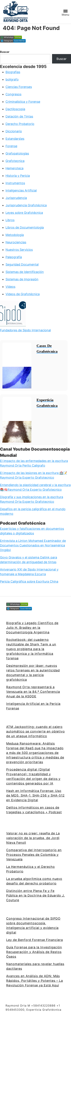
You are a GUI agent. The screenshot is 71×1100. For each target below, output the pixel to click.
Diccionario (14, 131)
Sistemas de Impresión (22, 279)
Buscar (4, 52)
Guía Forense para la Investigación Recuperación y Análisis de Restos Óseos (34, 951)
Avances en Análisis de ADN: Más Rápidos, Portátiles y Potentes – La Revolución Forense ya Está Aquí (34, 980)
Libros (10, 220)
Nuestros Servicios (19, 249)
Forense (11, 146)
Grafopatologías (17, 153)
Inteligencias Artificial (21, 190)
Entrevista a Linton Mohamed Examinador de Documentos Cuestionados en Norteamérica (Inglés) (33, 545)
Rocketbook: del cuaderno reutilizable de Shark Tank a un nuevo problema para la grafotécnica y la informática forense (31, 649)
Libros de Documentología (25, 227)
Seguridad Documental (22, 264)
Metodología (15, 235)
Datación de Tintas (19, 116)
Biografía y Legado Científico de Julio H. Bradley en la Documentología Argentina (32, 627)
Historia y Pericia (18, 175)
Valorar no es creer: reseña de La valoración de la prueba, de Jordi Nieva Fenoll (33, 837)
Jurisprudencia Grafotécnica (26, 205)
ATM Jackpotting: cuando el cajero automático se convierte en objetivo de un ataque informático (35, 731)
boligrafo (12, 79)
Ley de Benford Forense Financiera (34, 940)
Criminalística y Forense (23, 101)
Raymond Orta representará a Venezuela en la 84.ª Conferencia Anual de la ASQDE (33, 691)
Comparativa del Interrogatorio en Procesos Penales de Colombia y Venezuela (34, 854)
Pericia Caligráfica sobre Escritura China (29, 581)
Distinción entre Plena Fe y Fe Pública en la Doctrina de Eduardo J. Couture (35, 895)
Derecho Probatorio (20, 124)
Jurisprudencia (16, 198)
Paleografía (14, 257)
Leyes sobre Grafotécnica (24, 212)
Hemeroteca (14, 168)
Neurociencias (16, 242)
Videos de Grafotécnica (23, 294)
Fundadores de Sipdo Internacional (25, 330)
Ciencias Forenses (19, 87)
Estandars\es (15, 138)
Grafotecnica (15, 161)
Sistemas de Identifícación (25, 272)
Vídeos (10, 286)
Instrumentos (15, 183)
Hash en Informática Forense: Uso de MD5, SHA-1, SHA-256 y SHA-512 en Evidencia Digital (35, 795)
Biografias (13, 72)
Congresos (13, 94)
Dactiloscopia (15, 109)
